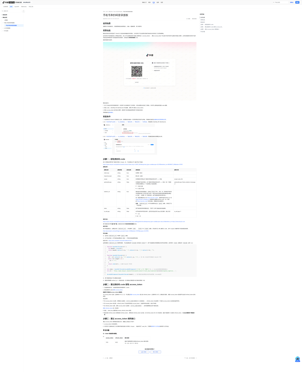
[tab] (144, 2)
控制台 (291, 2)
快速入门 (144, 2)
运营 (158, 2)
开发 (154, 2)
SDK (11, 6)
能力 (149, 2)
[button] (1, 14)
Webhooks (24, 6)
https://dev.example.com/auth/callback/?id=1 (120, 240)
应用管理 (5, 6)
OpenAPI (16, 6)
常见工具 (31, 6)
